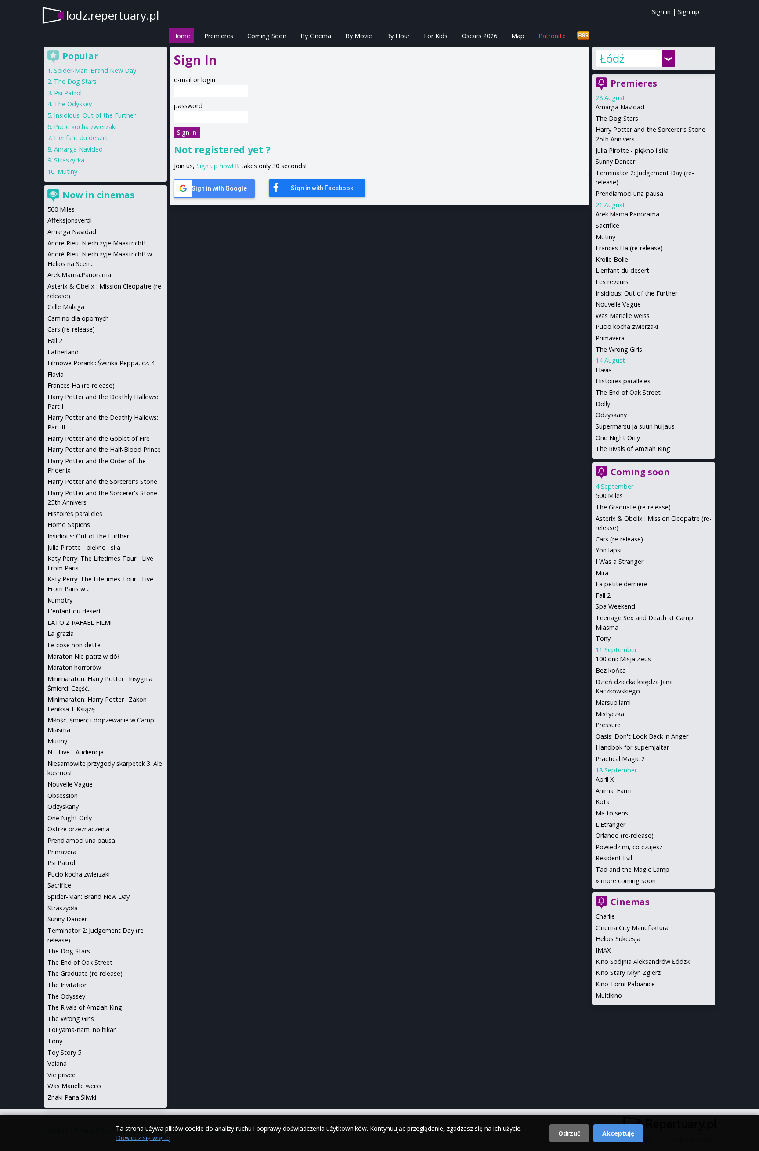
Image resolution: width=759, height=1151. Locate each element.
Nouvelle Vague (618, 304)
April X (605, 779)
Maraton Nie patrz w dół (83, 656)
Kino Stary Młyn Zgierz (628, 972)
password (188, 105)
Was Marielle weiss (623, 315)
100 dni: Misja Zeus (623, 659)
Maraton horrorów (74, 667)
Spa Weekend (615, 606)
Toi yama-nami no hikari (82, 1029)
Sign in (661, 11)
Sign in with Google (219, 188)
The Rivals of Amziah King (633, 448)
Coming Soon (266, 36)
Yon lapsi (609, 550)
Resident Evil (614, 858)
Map (517, 36)
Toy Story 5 (64, 1052)
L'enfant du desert (622, 270)
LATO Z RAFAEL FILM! (79, 622)
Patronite (552, 36)
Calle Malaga (65, 307)
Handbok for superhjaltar (632, 747)
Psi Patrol (68, 93)
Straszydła (69, 160)
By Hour (398, 36)
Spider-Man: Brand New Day (95, 70)
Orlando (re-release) (625, 835)
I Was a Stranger (619, 561)
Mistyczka (610, 714)
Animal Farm (614, 791)
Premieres (218, 36)
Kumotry (59, 600)
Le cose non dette (74, 645)
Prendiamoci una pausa (629, 193)
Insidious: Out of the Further (636, 293)
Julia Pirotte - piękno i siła (632, 150)
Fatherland (63, 352)
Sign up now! (214, 166)
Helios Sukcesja (618, 939)
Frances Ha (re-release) (629, 248)
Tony (603, 638)
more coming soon (628, 881)
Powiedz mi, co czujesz (629, 847)
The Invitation (67, 985)
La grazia (60, 633)
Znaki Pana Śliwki (71, 1097)
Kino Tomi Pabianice (625, 984)
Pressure (608, 725)
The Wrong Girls (619, 349)
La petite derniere (621, 584)
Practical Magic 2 (620, 758)
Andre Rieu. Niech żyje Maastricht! (96, 243)
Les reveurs (612, 282)
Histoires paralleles (623, 381)
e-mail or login (194, 80)
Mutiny (605, 237)
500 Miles (609, 495)
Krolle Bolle (612, 259)
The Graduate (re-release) (633, 507)
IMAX (603, 950)
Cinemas (630, 902)
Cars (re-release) (619, 539)
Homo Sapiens (68, 524)
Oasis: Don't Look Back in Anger (642, 736)
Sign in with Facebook (322, 188)
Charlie (605, 916)
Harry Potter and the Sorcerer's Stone (102, 481)
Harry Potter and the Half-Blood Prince (104, 449)
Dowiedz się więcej (143, 1137)
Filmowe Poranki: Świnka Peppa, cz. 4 (101, 363)
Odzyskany (611, 415)
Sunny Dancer (615, 161)
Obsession (62, 795)
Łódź (612, 58)
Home (181, 36)
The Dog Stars (617, 118)
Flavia (604, 370)
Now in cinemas (98, 195)
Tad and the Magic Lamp (632, 869)
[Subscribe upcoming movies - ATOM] (583, 35)
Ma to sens (612, 813)
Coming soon (640, 472)
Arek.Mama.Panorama (627, 214)
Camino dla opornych (78, 318)
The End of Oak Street (628, 392)
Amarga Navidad (620, 107)
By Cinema (315, 36)
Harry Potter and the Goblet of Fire (98, 438)
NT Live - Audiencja (75, 752)
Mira (602, 573)
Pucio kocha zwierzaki (627, 326)
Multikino (609, 995)
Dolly (603, 404)
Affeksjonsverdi (69, 220)
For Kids (436, 36)
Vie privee (61, 1075)
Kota (603, 801)
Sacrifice (607, 225)
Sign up (688, 11)
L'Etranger (610, 824)
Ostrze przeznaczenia (78, 829)
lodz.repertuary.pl (112, 15)
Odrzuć (569, 1133)
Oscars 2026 (479, 36)
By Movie (358, 36)
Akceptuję (618, 1133)
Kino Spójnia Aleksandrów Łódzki (643, 961)
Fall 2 (603, 595)
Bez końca (611, 670)
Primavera (610, 338)
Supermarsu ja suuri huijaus (635, 426)
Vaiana (57, 1063)
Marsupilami (613, 702)
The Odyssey (73, 104)
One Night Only (618, 437)
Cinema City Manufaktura (632, 928)
